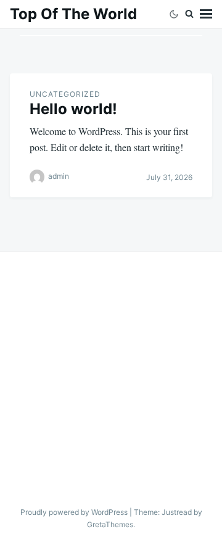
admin (58, 176)
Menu (206, 14)
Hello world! (73, 109)
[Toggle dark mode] (173, 14)
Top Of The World (73, 14)
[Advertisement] (111, 369)
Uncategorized (65, 94)
